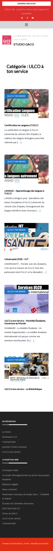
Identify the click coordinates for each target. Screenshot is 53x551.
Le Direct (6, 431)
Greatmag (34, 544)
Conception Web (10, 470)
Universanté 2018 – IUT (16, 259)
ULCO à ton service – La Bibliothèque (23, 389)
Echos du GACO (9, 513)
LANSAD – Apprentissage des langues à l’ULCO (24, 192)
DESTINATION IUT (11, 508)
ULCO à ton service (16, 96)
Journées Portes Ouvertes (14, 446)
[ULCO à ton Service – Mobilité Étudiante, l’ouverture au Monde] (26, 299)
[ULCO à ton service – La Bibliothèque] (26, 367)
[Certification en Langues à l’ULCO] (26, 103)
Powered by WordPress (12, 544)
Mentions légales (10, 484)
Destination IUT (9, 436)
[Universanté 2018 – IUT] (26, 237)
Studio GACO (24, 44)
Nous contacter (9, 489)
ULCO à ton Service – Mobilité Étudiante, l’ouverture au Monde (25, 322)
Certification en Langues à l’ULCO (21, 125)
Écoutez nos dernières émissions (18, 503)
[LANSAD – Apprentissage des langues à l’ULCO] (26, 169)
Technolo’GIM (8, 441)
